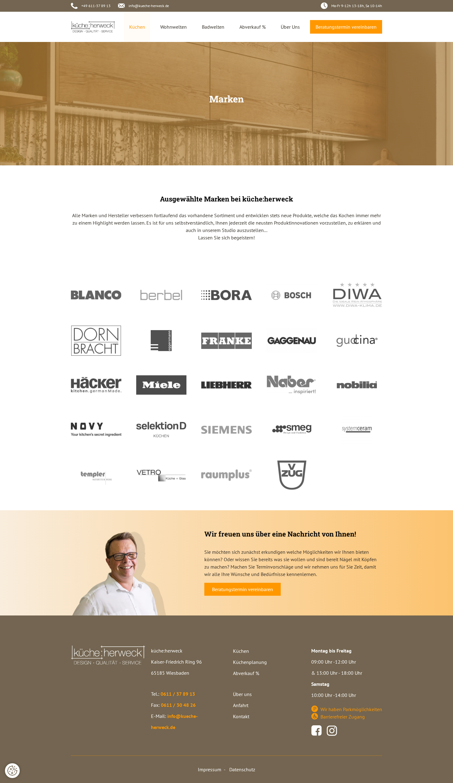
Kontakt (241, 717)
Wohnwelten (173, 27)
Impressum (209, 769)
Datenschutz (242, 769)
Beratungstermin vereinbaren (346, 27)
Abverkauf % (252, 27)
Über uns (242, 694)
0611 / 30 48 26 (178, 705)
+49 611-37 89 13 (96, 5)
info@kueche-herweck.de (149, 5)
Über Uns (290, 27)
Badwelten (213, 27)
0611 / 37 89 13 (178, 694)
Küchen (137, 27)
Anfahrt (240, 705)
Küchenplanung (250, 662)
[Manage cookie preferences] (12, 770)
